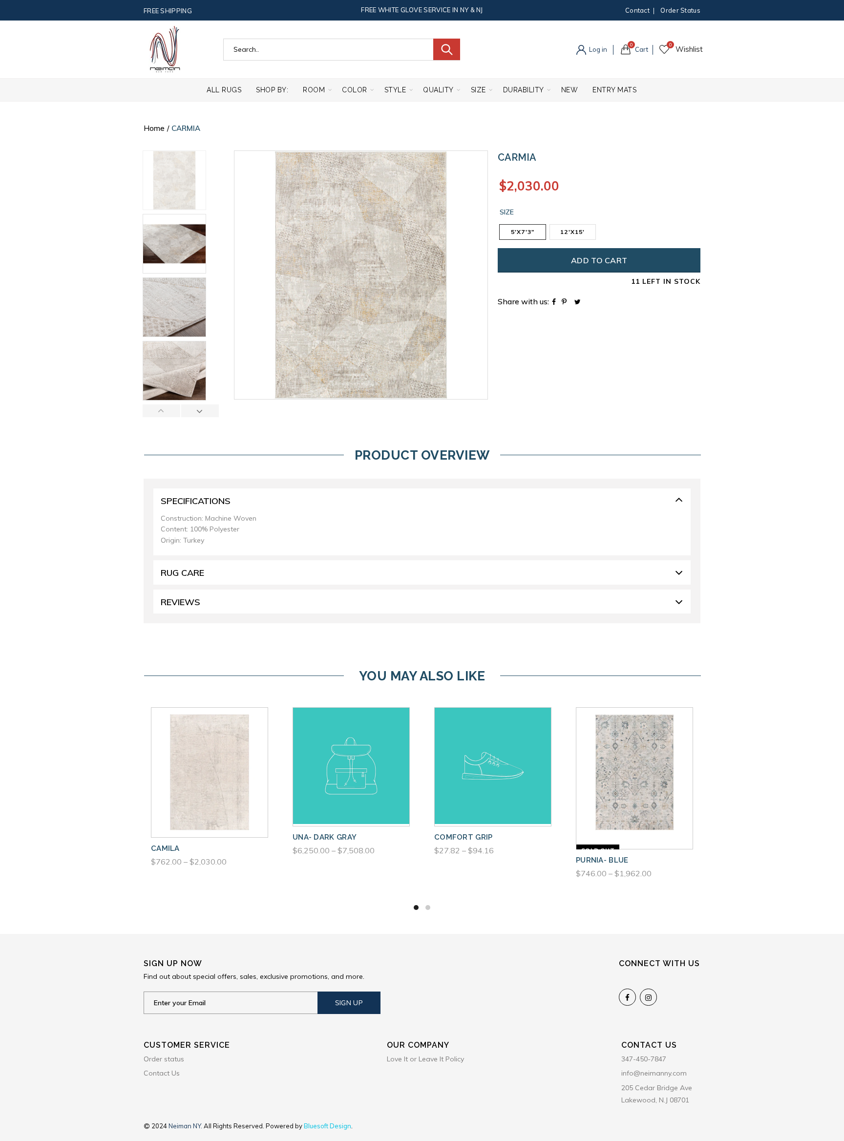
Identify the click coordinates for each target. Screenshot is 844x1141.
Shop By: (272, 90)
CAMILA (165, 848)
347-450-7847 (643, 1059)
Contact (637, 10)
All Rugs (224, 90)
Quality (438, 90)
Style (395, 90)
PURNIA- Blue (602, 860)
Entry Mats (614, 90)
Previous (162, 410)
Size (478, 90)
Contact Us (162, 1073)
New (569, 90)
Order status (680, 10)
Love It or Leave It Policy (425, 1059)
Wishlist (670, 45)
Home (154, 128)
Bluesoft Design (327, 1126)
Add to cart (599, 260)
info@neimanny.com (654, 1073)
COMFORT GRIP (463, 837)
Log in (597, 49)
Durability (523, 90)
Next (200, 410)
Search (446, 49)
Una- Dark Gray (325, 837)
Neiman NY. (186, 1126)
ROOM (314, 90)
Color (354, 90)
